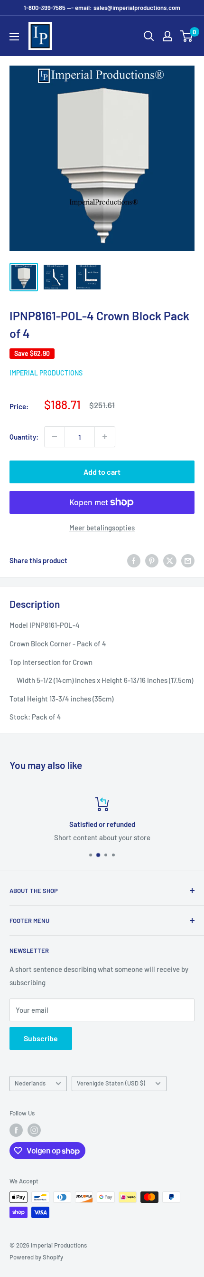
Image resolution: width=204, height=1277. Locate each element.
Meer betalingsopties (102, 527)
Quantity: (23, 436)
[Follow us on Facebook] (16, 1130)
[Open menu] (14, 36)
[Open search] (149, 36)
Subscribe (41, 1038)
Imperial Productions (46, 373)
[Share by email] (188, 560)
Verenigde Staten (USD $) (111, 1083)
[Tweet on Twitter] (169, 560)
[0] (187, 36)
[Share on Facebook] (133, 560)
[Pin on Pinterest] (151, 560)
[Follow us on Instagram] (34, 1130)
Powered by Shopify (36, 1257)
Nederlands (30, 1083)
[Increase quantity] (105, 437)
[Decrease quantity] (55, 437)
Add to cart (102, 471)
